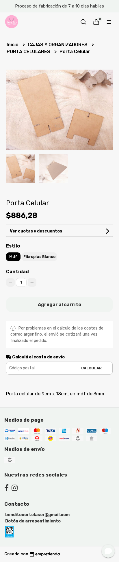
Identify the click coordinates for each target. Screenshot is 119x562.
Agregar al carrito (59, 304)
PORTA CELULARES (29, 51)
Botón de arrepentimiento (33, 521)
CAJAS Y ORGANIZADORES (58, 44)
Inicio (13, 44)
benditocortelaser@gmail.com (37, 514)
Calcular (91, 368)
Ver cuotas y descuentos (36, 231)
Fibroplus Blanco (39, 256)
